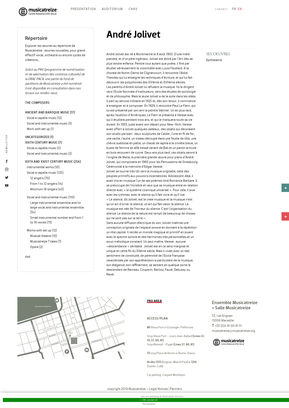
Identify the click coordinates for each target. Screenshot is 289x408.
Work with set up (38, 129)
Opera (34, 247)
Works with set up (39, 230)
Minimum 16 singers (43, 189)
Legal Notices (158, 389)
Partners (176, 389)
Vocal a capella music (41, 118)
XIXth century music (41, 143)
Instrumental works (40, 167)
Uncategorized (37, 137)
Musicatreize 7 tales (43, 241)
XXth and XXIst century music (49, 162)
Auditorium (112, 9)
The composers (37, 103)
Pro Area (154, 301)
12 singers (37, 178)
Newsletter (6, 144)
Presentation (83, 9)
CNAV (133, 9)
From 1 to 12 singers (43, 184)
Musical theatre (40, 236)
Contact (221, 9)
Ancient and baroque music (47, 112)
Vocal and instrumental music (47, 123)
